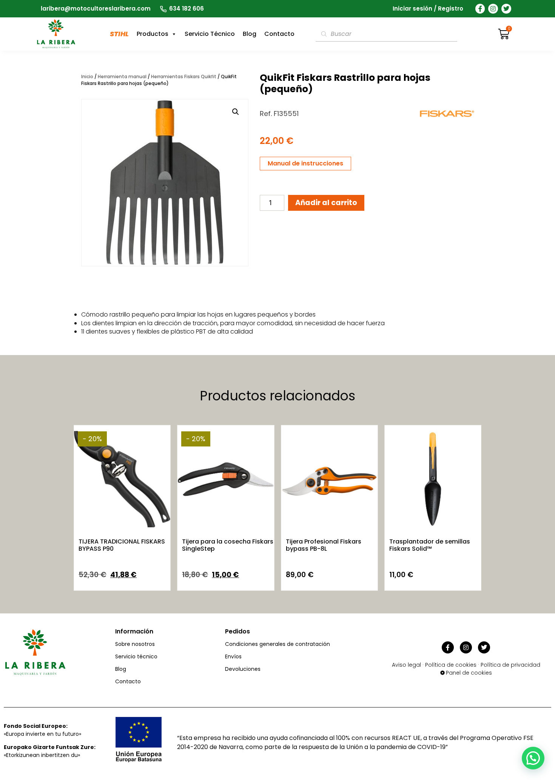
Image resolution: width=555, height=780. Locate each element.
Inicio (87, 76)
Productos (152, 33)
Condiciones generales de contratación (277, 644)
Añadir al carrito (326, 203)
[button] (235, 112)
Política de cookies (450, 665)
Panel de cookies (469, 673)
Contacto (279, 33)
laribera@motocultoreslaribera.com (96, 8)
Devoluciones (243, 669)
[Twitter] (506, 9)
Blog (249, 33)
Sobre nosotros (135, 644)
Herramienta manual (122, 76)
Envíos (233, 656)
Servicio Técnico (210, 33)
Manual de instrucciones (305, 163)
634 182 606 (186, 8)
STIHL (119, 34)
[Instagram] (493, 9)
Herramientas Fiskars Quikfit (183, 76)
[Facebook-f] (480, 9)
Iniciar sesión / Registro (428, 8)
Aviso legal (406, 665)
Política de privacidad (510, 665)
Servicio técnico (136, 656)
